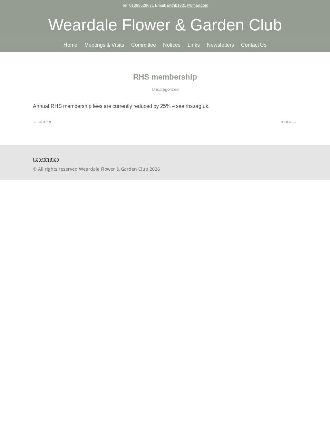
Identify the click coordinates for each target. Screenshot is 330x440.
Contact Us (254, 45)
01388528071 (141, 5)
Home (70, 45)
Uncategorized (165, 89)
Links (194, 45)
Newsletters (220, 45)
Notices (171, 45)
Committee (143, 45)
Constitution (46, 159)
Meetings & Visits (104, 45)
